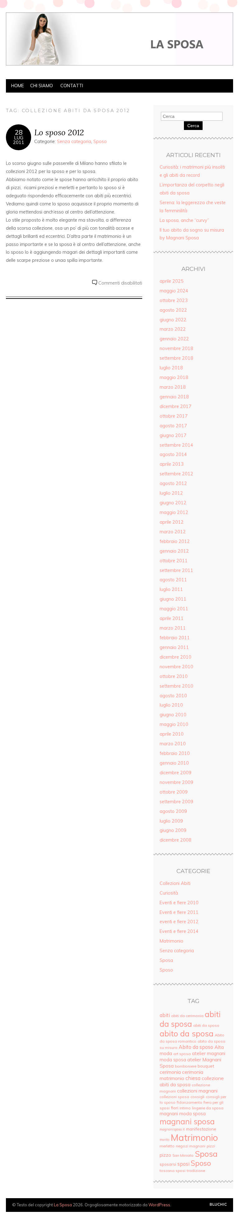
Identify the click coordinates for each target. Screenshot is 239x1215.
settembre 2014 (176, 445)
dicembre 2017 (175, 406)
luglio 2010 (171, 705)
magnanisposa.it (172, 1129)
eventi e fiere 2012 (179, 921)
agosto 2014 (173, 454)
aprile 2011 (172, 618)
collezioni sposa (174, 1096)
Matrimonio (171, 941)
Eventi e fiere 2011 (179, 912)
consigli (197, 1096)
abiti (165, 1015)
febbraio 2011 (175, 638)
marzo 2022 (173, 329)
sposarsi (168, 1164)
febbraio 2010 (175, 753)
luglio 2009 (171, 821)
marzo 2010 (173, 744)
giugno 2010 (173, 715)
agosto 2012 (173, 483)
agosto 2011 (173, 580)
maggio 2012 (174, 512)
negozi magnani (190, 1146)
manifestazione (201, 1128)
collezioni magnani (197, 1091)
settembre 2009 (176, 801)
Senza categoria (74, 141)
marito (164, 1139)
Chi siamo (41, 86)
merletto (167, 1146)
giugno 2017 (173, 435)
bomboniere (185, 1066)
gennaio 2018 (174, 397)
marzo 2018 (173, 387)
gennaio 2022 (174, 339)
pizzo (165, 1155)
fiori (174, 1107)
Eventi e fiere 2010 (179, 902)
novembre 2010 (176, 667)
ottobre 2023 (174, 300)
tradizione (196, 1170)
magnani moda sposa (183, 1114)
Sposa (166, 960)
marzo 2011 (173, 628)
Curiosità (169, 893)
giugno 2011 (173, 599)
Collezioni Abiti (175, 883)
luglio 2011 (171, 589)
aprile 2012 (172, 522)
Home (17, 86)
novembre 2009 (176, 782)
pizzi (211, 1146)
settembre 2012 (176, 474)
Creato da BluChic (218, 1204)
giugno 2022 (173, 320)
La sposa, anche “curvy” (184, 220)
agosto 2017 (173, 426)
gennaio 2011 (174, 647)
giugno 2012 (173, 503)
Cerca (193, 125)
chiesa (192, 1078)
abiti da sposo (206, 1025)
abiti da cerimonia (187, 1015)
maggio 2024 (174, 291)
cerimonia (170, 1072)
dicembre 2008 (175, 840)
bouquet (206, 1066)
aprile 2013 (172, 464)
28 (19, 132)
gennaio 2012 (174, 551)
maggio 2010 (174, 724)
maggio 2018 (174, 377)
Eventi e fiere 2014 (179, 931)
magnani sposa (187, 1121)
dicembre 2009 (175, 773)
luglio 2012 (171, 493)
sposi (183, 1164)
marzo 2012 (173, 532)
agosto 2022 (173, 310)
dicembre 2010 (175, 657)
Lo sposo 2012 (59, 132)
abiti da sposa (190, 1019)
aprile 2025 (172, 281)
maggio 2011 (174, 609)
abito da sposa (186, 1033)
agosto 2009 (173, 811)
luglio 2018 (171, 368)
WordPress (159, 1204)
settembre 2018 (176, 358)
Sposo (100, 141)
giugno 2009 (173, 830)
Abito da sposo (196, 1047)
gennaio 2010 (174, 763)
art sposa (182, 1053)
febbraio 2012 (175, 541)
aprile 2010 (172, 734)
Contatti (71, 86)
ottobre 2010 (174, 676)
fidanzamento (189, 1102)
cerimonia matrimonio (181, 1075)
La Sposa (63, 1204)
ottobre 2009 (174, 792)
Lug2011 (18, 140)
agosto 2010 (173, 696)
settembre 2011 (176, 570)
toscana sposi (172, 1170)
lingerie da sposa (207, 1108)
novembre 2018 (176, 348)
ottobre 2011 (174, 561)
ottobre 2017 (174, 416)
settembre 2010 (176, 686)
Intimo (185, 1108)
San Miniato (183, 1155)
